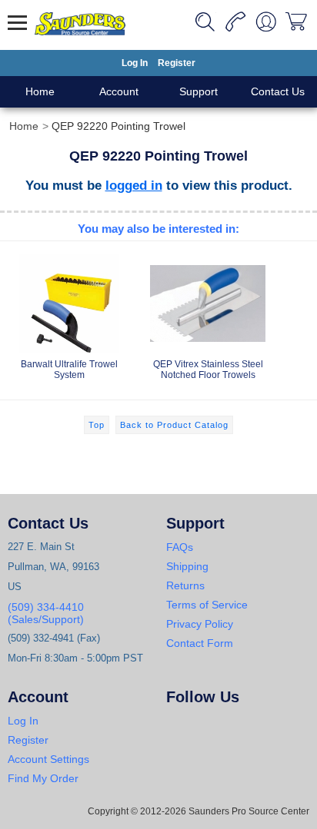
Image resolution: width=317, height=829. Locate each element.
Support (198, 91)
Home (40, 91)
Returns (185, 585)
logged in (133, 185)
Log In (135, 63)
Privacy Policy (199, 624)
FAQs (179, 547)
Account (118, 91)
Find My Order (43, 778)
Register (176, 63)
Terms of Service (207, 605)
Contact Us (278, 91)
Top (96, 424)
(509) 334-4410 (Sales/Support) (46, 613)
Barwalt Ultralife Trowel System (69, 369)
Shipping (187, 566)
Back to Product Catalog (174, 424)
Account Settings (48, 759)
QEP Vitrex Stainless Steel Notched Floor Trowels (208, 369)
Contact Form (199, 643)
